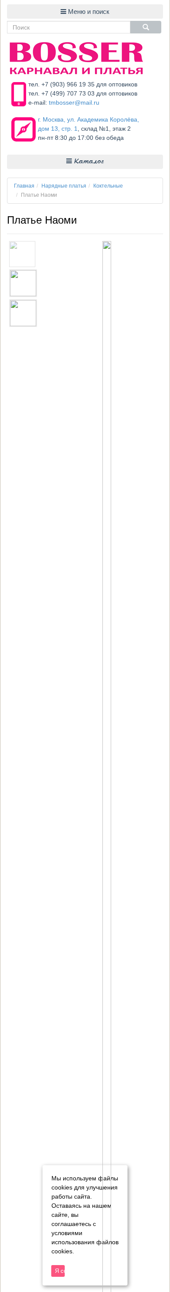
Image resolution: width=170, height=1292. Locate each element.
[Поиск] (146, 27)
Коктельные (108, 186)
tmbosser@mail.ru (74, 102)
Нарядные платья (63, 186)
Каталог (88, 162)
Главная (24, 186)
